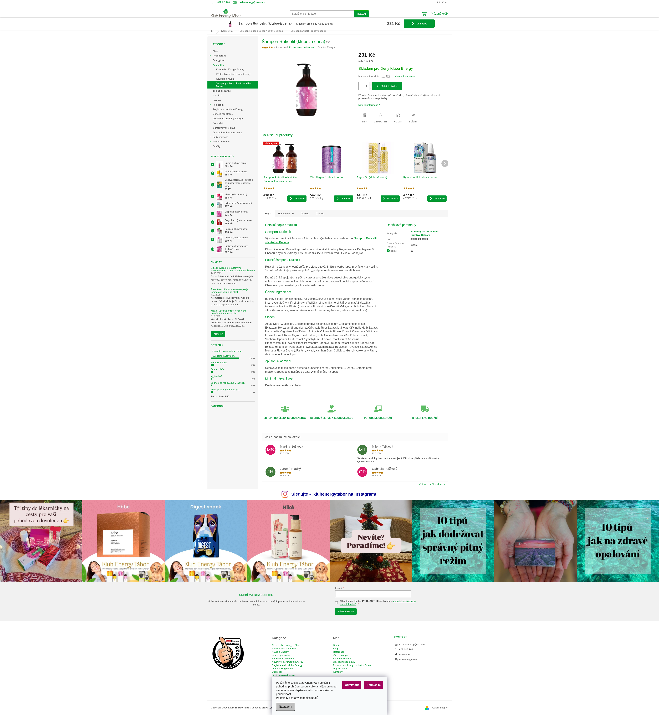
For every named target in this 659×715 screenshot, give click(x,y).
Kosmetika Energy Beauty (230, 69)
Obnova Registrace (282, 668)
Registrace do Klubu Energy (228, 109)
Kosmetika (218, 65)
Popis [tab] (268, 213)
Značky (217, 146)
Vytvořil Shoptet (439, 707)
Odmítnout (352, 684)
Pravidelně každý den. (223, 355)
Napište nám (340, 668)
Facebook (404, 654)
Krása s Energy (280, 651)
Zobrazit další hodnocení (432, 484)
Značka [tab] (320, 213)
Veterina (217, 95)
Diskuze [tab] (305, 213)
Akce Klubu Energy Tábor (286, 645)
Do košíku (421, 23)
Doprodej (218, 123)
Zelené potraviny (222, 90)
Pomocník (218, 104)
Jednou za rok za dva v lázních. (228, 382)
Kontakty (338, 671)
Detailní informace (368, 104)
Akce (215, 51)
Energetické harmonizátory (227, 132)
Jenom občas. (218, 369)
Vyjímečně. (217, 376)
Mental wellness (221, 141)
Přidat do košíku (389, 86)
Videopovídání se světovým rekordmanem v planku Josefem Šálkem (233, 269)
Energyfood (219, 60)
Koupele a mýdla (225, 78)
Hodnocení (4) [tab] (286, 213)
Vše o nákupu (340, 655)
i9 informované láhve (224, 127)
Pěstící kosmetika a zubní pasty (233, 74)
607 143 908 (406, 649)
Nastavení (285, 706)
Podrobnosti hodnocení (301, 47)
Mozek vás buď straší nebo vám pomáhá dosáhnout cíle (228, 312)
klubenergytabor (408, 659)
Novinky (217, 100)
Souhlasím (374, 684)
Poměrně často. (219, 362)
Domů (336, 645)
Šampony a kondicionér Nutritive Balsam (233, 85)
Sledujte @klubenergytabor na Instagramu (334, 494)
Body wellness (220, 137)
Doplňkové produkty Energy (228, 118)
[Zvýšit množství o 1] (370, 84)
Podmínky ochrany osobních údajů (297, 697)
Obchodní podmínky (344, 661)
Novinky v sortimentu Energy (287, 661)
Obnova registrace (223, 113)
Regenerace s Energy (284, 648)
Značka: (326, 47)
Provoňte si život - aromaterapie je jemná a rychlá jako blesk (229, 290)
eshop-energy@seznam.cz (413, 644)
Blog (335, 648)
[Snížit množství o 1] (370, 88)
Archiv (218, 334)
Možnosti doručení (405, 76)
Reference (338, 651)
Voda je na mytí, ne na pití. (225, 389)
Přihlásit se (346, 611)
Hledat (361, 13)
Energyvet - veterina (283, 658)
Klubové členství (342, 658)
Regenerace (219, 55)
